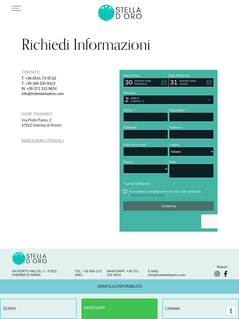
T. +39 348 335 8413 (38, 83)
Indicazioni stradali (42, 141)
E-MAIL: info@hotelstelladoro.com (167, 273)
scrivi (9, 309)
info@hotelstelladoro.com (42, 94)
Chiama (172, 309)
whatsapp (94, 308)
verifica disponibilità (119, 286)
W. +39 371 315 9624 (39, 89)
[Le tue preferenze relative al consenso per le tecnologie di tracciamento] (230, 310)
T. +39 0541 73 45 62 (38, 78)
